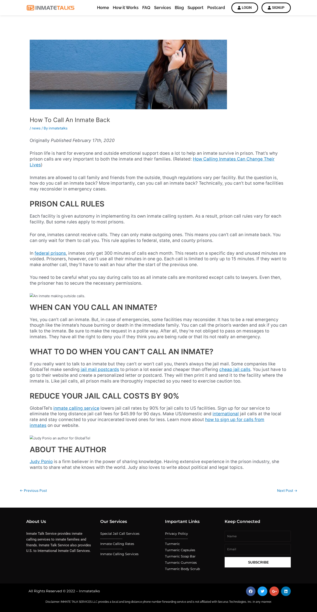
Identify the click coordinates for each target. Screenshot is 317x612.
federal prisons (50, 253)
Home (103, 7)
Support (196, 7)
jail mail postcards (100, 369)
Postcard (216, 7)
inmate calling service (76, 408)
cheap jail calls (234, 369)
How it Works (126, 7)
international (226, 413)
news (36, 128)
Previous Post (33, 490)
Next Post (287, 490)
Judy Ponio (41, 461)
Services (162, 7)
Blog (179, 7)
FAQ (146, 7)
